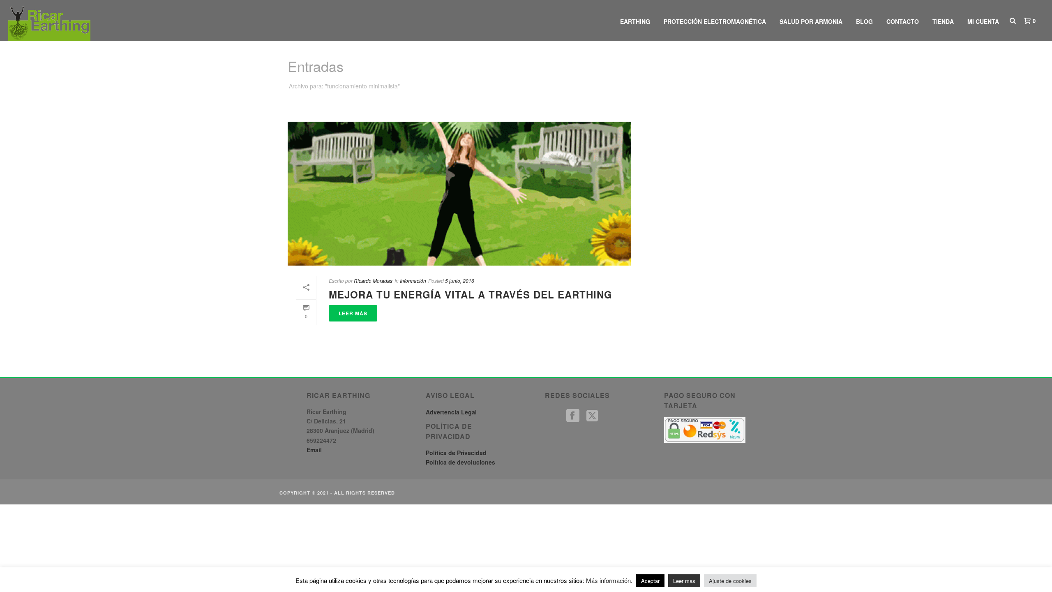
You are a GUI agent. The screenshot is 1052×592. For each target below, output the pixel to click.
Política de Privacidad (456, 453)
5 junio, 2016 (459, 280)
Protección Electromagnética (715, 21)
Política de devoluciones (460, 462)
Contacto (902, 21)
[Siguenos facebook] (572, 416)
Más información (608, 580)
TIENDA (943, 21)
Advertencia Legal (451, 412)
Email (314, 450)
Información (413, 280)
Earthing (635, 21)
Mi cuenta (983, 21)
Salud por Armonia (811, 21)
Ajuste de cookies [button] (730, 581)
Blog (864, 21)
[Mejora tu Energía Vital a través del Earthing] (459, 194)
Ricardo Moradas (373, 280)
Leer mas (684, 581)
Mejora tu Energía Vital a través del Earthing (470, 294)
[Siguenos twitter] (592, 416)
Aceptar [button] (650, 581)
